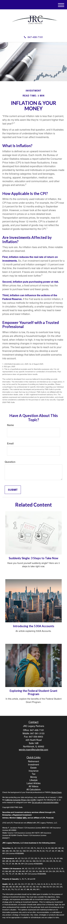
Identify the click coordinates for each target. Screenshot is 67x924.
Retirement (33, 761)
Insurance (33, 770)
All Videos (33, 786)
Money (33, 776)
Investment (33, 764)
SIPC (25, 817)
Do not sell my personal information (45, 802)
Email (10, 443)
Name (10, 425)
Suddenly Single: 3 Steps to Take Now (33, 558)
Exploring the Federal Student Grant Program (33, 692)
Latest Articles (34, 783)
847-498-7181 (35, 37)
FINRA (19, 817)
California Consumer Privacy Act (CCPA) (20, 799)
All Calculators (33, 789)
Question (10, 462)
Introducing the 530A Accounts (33, 626)
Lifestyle (33, 780)
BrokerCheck (56, 792)
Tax (33, 773)
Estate (33, 767)
